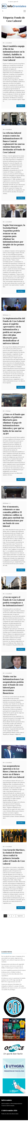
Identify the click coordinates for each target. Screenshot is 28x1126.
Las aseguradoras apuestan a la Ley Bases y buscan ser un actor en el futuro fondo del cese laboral (13, 771)
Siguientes (20, 915)
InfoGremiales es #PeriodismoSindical (11, 1103)
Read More (21, 105)
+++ (5, 42)
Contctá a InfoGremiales (7, 1105)
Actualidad (9, 42)
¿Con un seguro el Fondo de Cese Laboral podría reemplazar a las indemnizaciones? (14, 601)
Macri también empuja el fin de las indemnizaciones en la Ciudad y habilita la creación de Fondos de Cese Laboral (14, 53)
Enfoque (6, 315)
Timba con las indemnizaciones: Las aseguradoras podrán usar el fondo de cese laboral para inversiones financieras (13, 685)
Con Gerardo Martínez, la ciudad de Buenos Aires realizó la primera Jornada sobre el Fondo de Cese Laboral (14, 856)
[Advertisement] (14, 934)
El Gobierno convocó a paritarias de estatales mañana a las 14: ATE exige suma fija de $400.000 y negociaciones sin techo (13, 980)
